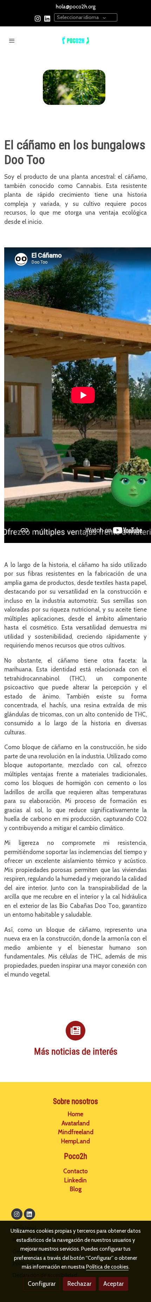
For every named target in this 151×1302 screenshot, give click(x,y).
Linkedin (75, 1180)
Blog (75, 1189)
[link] (75, 40)
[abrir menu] (12, 40)
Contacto (75, 1171)
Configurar (41, 1283)
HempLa (75, 1141)
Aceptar (113, 1283)
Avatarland (75, 1123)
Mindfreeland (75, 1132)
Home (75, 1114)
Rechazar (79, 1283)
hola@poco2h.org (76, 7)
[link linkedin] (47, 18)
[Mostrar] (74, 87)
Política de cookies (107, 1267)
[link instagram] (38, 18)
